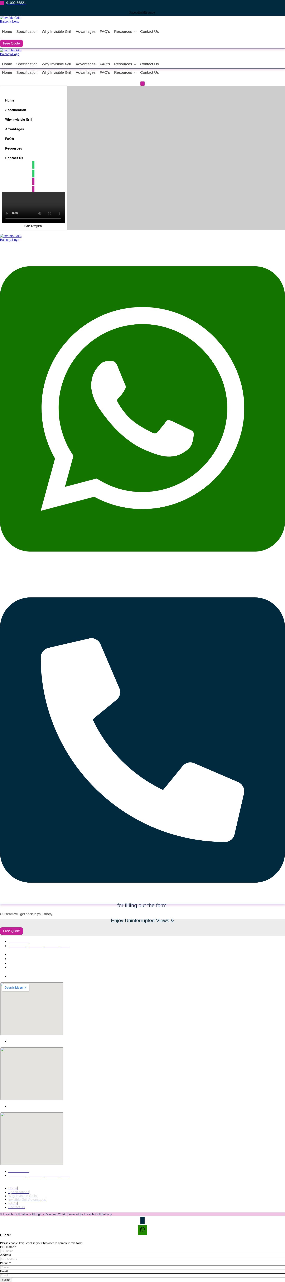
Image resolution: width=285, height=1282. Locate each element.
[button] (33, 148)
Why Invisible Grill (57, 31)
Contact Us (149, 31)
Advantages (86, 31)
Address (5, 1255)
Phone (5, 1263)
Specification (27, 31)
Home (7, 31)
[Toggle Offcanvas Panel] (142, 83)
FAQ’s (105, 31)
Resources (123, 31)
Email (4, 1271)
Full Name (8, 1247)
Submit (6, 1279)
